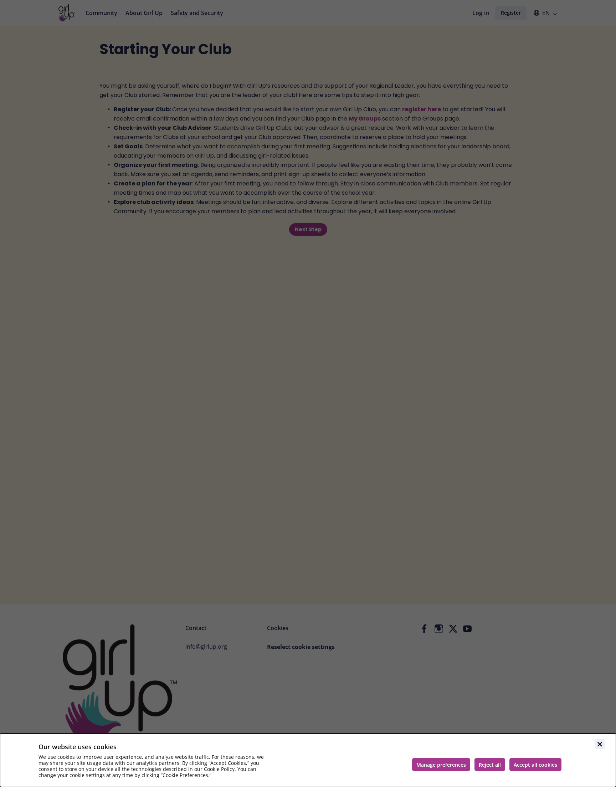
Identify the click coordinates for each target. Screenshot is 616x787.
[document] (308, 760)
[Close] (600, 744)
